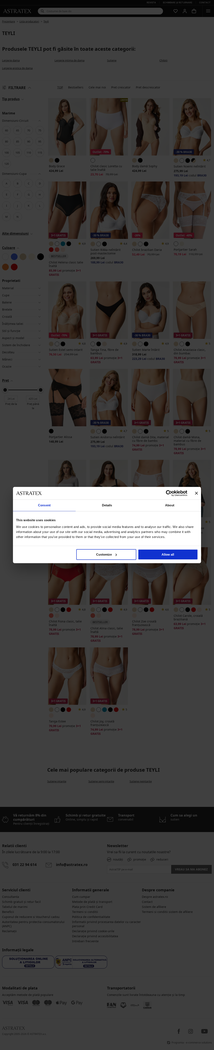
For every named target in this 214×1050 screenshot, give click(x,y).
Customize (104, 554)
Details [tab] (107, 505)
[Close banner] (196, 493)
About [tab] (169, 505)
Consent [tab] (44, 505)
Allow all (168, 554)
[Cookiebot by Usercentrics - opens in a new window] (169, 493)
